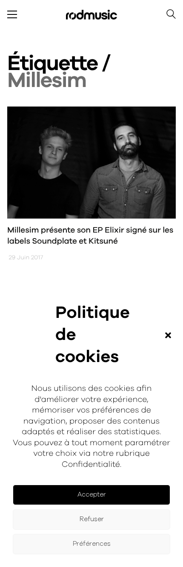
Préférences (92, 544)
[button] (168, 335)
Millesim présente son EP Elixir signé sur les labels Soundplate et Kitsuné (90, 236)
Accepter (91, 494)
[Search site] (171, 15)
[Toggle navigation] (12, 14)
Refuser (92, 519)
